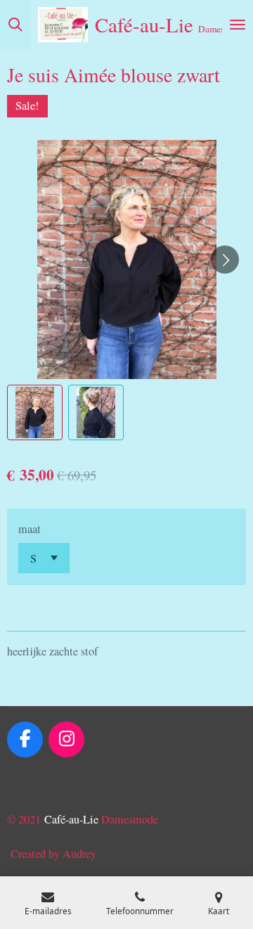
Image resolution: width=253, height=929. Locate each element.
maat (29, 529)
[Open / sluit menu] (237, 24)
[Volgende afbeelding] (225, 259)
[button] (35, 412)
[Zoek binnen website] (15, 24)
